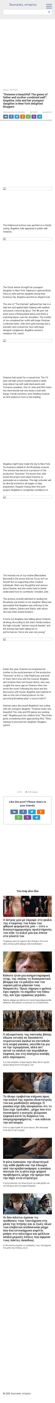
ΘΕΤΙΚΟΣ (34, 112)
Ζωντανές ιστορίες (23, 4)
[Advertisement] (27, 51)
